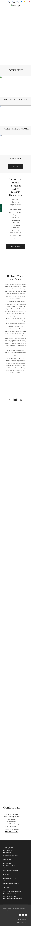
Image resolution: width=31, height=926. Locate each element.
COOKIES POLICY (22, 922)
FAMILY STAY (15, 158)
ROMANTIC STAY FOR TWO (15, 99)
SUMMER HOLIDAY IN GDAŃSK (15, 129)
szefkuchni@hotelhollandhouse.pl (12, 898)
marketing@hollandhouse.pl (11, 883)
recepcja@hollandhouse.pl (11, 824)
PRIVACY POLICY (22, 919)
